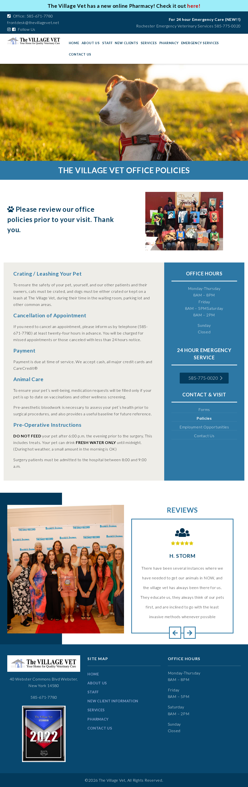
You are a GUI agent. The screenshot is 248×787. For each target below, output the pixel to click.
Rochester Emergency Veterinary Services (174, 26)
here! (194, 6)
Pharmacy (169, 43)
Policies (204, 418)
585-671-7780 (44, 697)
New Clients (126, 43)
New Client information (112, 701)
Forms (204, 409)
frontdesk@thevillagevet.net (33, 22)
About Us (91, 43)
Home (74, 43)
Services (149, 43)
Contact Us (80, 54)
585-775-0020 (227, 26)
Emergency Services (200, 43)
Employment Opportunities (204, 427)
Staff (107, 43)
